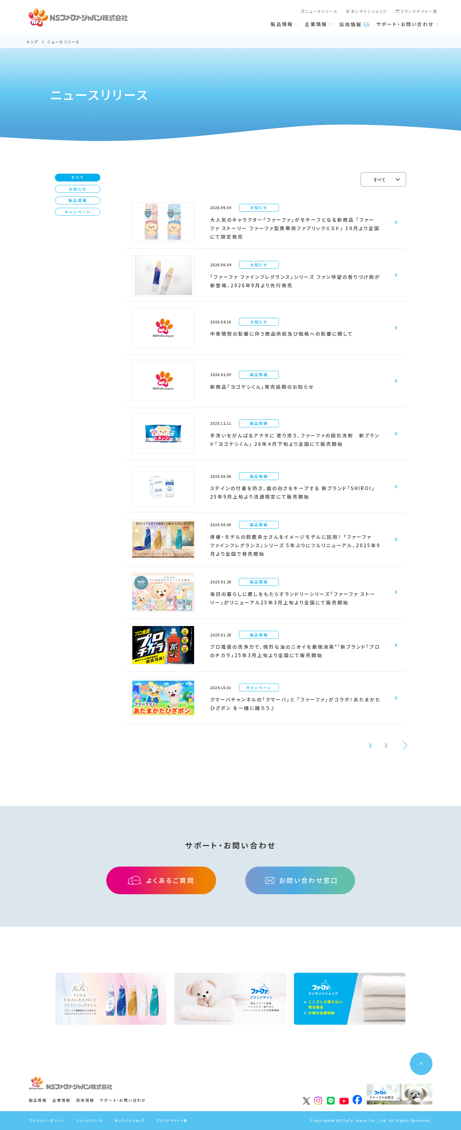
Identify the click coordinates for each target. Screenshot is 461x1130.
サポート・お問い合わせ (405, 24)
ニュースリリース (321, 11)
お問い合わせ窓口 (308, 880)
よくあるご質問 (170, 880)
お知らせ (78, 189)
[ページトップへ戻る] (421, 1063)
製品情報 (282, 24)
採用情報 (350, 24)
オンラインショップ (369, 11)
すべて (77, 177)
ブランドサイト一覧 (419, 11)
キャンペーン (78, 211)
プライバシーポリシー (46, 1120)
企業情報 (316, 24)
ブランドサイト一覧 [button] (172, 1120)
